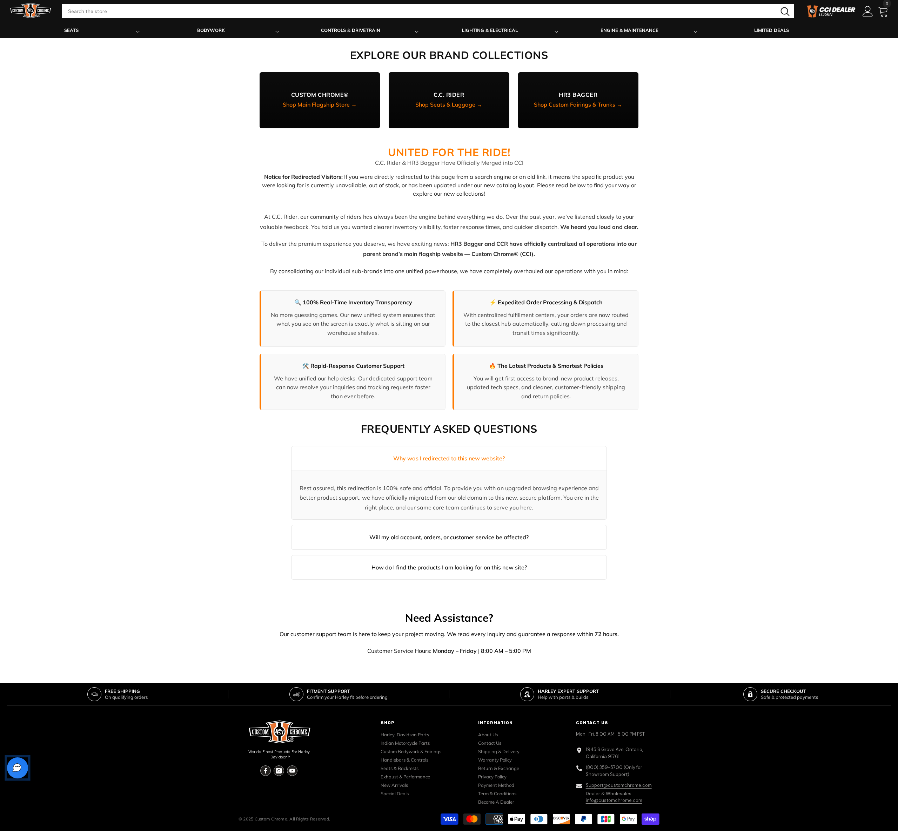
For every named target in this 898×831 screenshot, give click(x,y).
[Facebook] (265, 770)
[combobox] (419, 11)
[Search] (428, 11)
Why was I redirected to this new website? (449, 458)
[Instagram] (279, 770)
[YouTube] (292, 770)
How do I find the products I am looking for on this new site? (449, 567)
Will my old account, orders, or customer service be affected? (449, 537)
